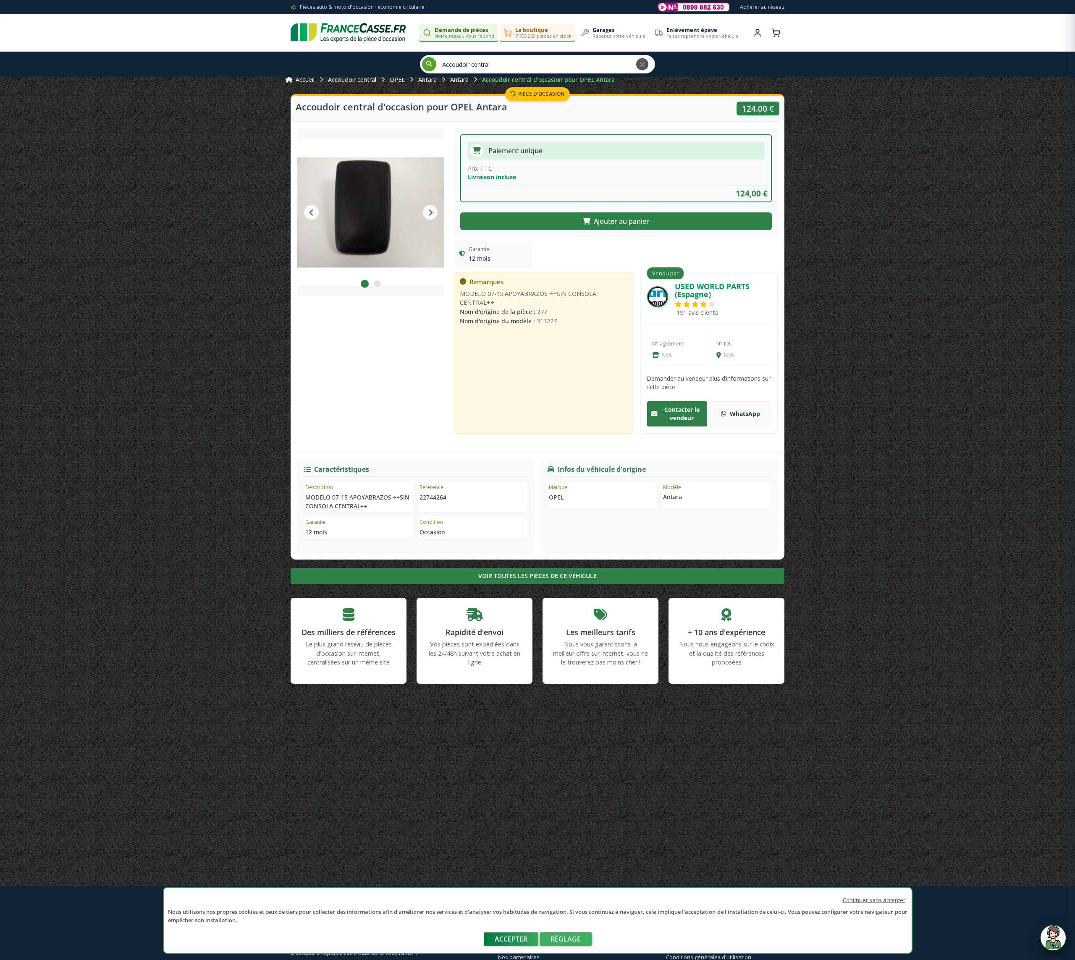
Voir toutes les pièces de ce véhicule (537, 576)
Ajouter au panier (621, 221)
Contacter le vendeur (682, 413)
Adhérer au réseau (762, 6)
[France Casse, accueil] (348, 33)
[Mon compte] (757, 32)
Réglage (566, 939)
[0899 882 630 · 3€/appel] (694, 7)
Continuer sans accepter (874, 900)
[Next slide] (430, 212)
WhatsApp (745, 414)
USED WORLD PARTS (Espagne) (712, 290)
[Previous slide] (311, 212)
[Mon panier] (776, 32)
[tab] (364, 284)
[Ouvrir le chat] (1053, 942)
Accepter (511, 939)
